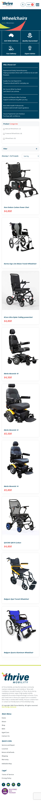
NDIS (3, 729)
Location (5, 749)
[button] (37, 4)
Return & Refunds (8, 752)
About (4, 722)
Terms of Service (8, 774)
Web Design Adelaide (9, 707)
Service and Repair (8, 745)
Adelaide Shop (7, 763)
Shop (3, 725)
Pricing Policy (6, 778)
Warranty (5, 759)
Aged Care (5, 732)
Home (3, 23)
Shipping (5, 756)
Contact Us (6, 736)
